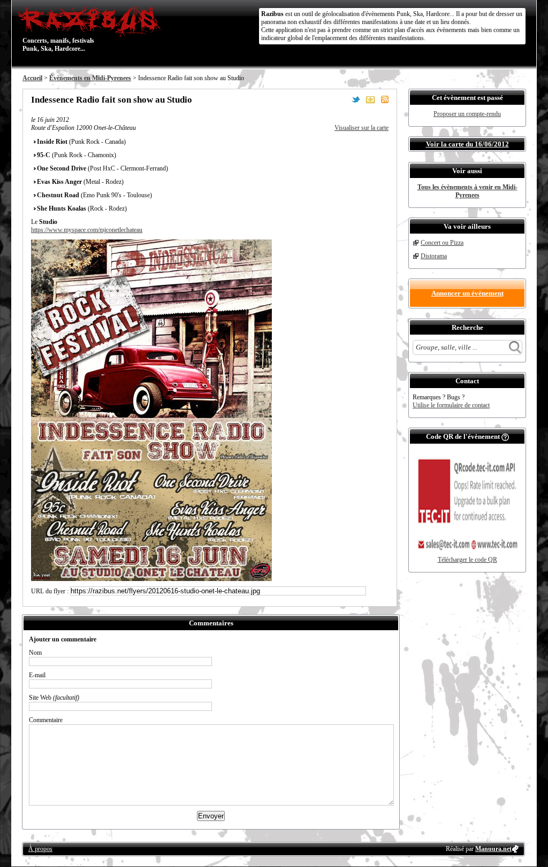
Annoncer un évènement (467, 293)
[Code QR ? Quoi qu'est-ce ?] (505, 436)
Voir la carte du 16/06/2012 (467, 144)
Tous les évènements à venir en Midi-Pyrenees (467, 191)
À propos (40, 849)
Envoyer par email (370, 99)
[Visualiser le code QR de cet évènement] (467, 554)
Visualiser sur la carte (361, 127)
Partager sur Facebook (341, 99)
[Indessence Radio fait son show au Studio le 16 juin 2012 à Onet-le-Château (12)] (151, 579)
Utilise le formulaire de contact (451, 405)
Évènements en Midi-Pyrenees (90, 78)
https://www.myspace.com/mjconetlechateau (86, 230)
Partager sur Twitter (356, 99)
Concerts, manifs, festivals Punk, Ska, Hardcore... (58, 28)
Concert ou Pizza (442, 242)
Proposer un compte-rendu (467, 114)
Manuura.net (493, 849)
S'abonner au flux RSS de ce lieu (384, 99)
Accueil (32, 78)
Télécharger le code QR (467, 559)
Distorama (434, 256)
